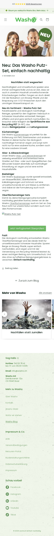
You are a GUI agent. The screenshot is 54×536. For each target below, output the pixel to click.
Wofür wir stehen (14, 415)
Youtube (15, 508)
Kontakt (9, 402)
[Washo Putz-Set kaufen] (27, 214)
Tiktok (13, 514)
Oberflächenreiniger (20, 203)
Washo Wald (12, 409)
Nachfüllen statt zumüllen (27, 332)
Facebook (15, 487)
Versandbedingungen (16, 445)
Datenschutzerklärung (16, 464)
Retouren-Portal (13, 451)
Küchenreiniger (21, 134)
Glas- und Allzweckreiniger (29, 155)
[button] (5, 20)
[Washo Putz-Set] (27, 228)
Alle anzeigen (45, 292)
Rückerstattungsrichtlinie (18, 457)
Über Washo (12, 396)
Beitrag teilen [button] (11, 268)
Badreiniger (19, 176)
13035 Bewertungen (34, 4)
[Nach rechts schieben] (49, 314)
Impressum (11, 470)
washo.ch (22, 531)
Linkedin (14, 501)
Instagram (16, 494)
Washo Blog (11, 421)
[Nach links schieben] (4, 314)
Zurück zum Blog (29, 280)
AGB (8, 439)
